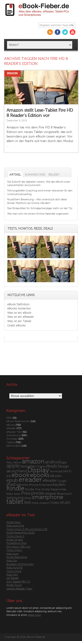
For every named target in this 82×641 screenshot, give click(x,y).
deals (51, 466)
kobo (9, 493)
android (53, 462)
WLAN (65, 503)
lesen (17, 493)
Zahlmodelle (13, 445)
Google (62, 481)
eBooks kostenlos (19, 308)
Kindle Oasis (13, 522)
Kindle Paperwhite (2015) (20, 532)
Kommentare (35, 174)
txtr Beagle (12, 578)
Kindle (15, 488)
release (50, 494)
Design (63, 466)
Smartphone (13, 435)
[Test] (24, 258)
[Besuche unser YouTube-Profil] (72, 32)
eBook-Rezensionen (18, 421)
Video (54, 503)
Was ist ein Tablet (19, 321)
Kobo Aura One (15, 525)
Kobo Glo (11, 560)
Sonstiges (12, 438)
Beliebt (54, 174)
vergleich (44, 503)
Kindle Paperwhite (53, 489)
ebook (20, 475)
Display (38, 470)
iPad (10, 484)
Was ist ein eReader (20, 316)
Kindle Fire (33, 489)
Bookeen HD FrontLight (20, 564)
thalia (35, 503)
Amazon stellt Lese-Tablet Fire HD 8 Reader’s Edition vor (40, 113)
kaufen (59, 484)
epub (12, 480)
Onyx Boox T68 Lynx (18, 546)
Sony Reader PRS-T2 (18, 581)
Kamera (46, 485)
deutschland (16, 471)
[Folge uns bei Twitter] (65, 32)
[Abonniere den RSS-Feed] (50, 32)
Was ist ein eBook (19, 312)
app (64, 462)
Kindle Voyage (14, 539)
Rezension (64, 494)
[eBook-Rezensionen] (24, 282)
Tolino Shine (13, 571)
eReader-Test (14, 432)
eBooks (10, 424)
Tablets (10, 442)
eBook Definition (18, 304)
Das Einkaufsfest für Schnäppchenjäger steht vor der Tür (39, 208)
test (27, 502)
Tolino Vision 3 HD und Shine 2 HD (26, 529)
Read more (34, 615)
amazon (33, 461)
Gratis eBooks (16, 325)
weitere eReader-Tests (19, 588)
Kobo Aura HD (14, 567)
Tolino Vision (14, 550)
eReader (12, 73)
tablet (14, 501)
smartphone (47, 497)
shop (27, 498)
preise (37, 493)
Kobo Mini (12, 574)
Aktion (17, 462)
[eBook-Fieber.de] (37, 17)
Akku (9, 462)
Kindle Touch (14, 585)
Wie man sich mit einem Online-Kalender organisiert (38, 213)
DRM (9, 417)
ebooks (39, 475)
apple (13, 466)
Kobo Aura (12, 553)
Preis (26, 493)
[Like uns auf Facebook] (57, 32)
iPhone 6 (35, 485)
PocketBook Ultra (16, 543)
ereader (30, 480)
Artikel (15, 174)
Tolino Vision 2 (15, 536)
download (56, 471)
